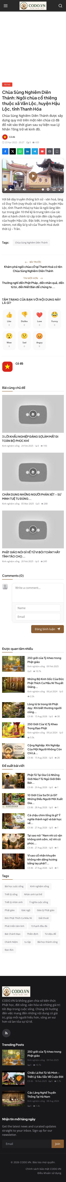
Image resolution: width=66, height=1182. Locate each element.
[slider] (12, 189)
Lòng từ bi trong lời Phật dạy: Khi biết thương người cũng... (44, 707)
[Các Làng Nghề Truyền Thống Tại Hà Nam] (13, 1098)
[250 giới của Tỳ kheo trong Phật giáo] (13, 664)
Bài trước (35, 261)
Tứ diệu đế (50, 933)
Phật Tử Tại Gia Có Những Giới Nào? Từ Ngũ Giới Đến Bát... (44, 778)
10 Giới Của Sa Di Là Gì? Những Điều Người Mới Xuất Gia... (45, 799)
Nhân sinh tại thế (33, 894)
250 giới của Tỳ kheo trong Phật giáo (44, 659)
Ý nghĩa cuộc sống (38, 902)
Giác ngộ (25, 910)
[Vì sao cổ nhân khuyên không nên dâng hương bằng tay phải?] (13, 861)
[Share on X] (13, 151)
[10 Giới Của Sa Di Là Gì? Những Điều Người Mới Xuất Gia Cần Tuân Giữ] (13, 801)
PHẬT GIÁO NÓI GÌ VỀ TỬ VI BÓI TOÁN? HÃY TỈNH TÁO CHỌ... (31, 554)
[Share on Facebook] (5, 151)
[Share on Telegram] (35, 151)
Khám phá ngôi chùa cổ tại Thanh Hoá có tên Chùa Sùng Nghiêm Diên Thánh (33, 269)
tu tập (27, 941)
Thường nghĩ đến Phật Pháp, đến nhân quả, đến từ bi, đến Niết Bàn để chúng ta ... (33, 285)
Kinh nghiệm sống (11, 445)
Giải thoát (44, 918)
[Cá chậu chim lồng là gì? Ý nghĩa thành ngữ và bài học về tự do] (13, 821)
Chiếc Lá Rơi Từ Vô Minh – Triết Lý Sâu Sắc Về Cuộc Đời (45, 1074)
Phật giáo (10, 910)
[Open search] (60, 6)
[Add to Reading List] (57, 151)
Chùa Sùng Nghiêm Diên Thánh (31, 242)
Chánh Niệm (11, 941)
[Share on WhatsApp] (20, 151)
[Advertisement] (33, 47)
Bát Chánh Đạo (12, 933)
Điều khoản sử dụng (49, 1173)
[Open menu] (5, 6)
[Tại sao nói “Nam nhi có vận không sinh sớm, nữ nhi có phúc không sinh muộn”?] (13, 841)
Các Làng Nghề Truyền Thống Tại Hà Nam (41, 1094)
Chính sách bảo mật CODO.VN (43, 1168)
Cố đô (19, 363)
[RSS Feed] (6, 1033)
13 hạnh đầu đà (39, 926)
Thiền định (32, 933)
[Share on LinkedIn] (27, 151)
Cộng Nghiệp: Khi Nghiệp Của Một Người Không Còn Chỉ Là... (44, 749)
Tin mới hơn (31, 278)
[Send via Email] (42, 151)
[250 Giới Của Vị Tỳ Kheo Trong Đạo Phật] (13, 730)
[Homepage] (33, 6)
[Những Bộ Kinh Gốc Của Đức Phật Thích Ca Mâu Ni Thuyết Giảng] (13, 685)
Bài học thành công (47, 941)
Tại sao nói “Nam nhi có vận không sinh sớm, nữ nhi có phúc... (44, 839)
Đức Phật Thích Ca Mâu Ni (18, 918)
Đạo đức (9, 949)
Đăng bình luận (45, 629)
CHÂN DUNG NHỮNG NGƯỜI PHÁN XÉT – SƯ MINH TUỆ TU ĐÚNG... (31, 496)
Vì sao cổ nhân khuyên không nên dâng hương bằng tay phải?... (42, 859)
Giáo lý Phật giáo (45, 910)
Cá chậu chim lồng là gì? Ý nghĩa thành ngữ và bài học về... (44, 819)
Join (57, 1144)
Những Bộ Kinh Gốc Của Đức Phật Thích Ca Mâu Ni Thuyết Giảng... (45, 682)
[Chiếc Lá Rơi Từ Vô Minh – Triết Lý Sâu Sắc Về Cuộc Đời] (13, 1078)
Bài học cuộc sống (14, 886)
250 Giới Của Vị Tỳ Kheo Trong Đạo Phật (42, 726)
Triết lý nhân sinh (14, 902)
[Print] (49, 151)
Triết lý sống (11, 894)
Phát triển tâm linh (14, 926)
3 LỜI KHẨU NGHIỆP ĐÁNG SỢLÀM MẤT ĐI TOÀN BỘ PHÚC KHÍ (30, 439)
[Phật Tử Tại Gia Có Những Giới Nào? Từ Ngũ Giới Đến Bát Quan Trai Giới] (13, 781)
